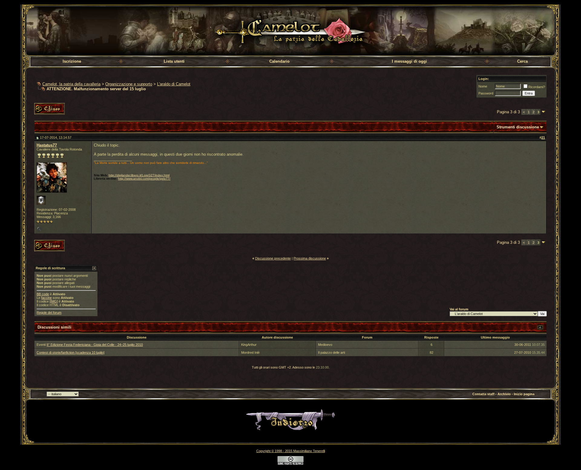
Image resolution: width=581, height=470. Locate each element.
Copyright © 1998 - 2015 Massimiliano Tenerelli (290, 451)
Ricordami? (536, 87)
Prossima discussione (310, 258)
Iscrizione (72, 61)
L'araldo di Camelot (173, 84)
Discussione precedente (273, 258)
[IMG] (54, 301)
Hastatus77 (47, 145)
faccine (46, 298)
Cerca (522, 61)
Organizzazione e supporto (128, 84)
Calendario (279, 61)
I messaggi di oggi (409, 61)
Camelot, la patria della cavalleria (71, 84)
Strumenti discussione (518, 127)
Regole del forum (49, 312)
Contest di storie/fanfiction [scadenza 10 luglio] (70, 352)
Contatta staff (483, 394)
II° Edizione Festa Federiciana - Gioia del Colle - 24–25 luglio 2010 (95, 344)
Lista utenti (174, 61)
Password (485, 93)
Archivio (504, 394)
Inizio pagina (524, 394)
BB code (43, 294)
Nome (482, 86)
